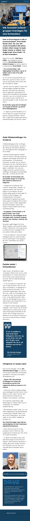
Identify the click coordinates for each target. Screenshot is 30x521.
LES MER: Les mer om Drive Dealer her (15, 474)
